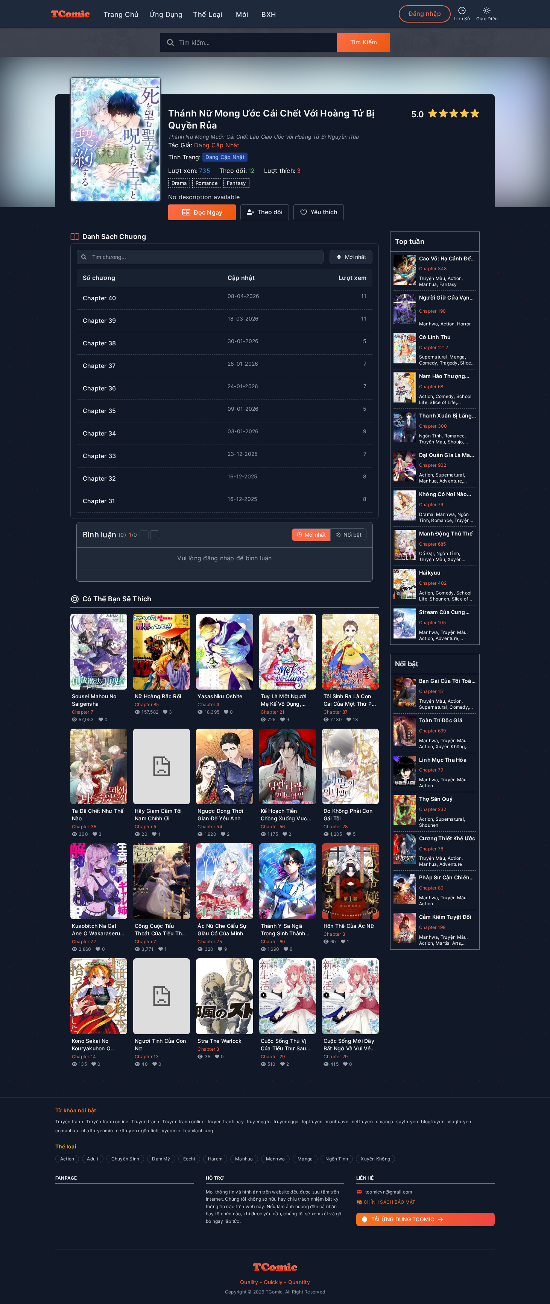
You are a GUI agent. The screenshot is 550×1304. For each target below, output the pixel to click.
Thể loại (207, 14)
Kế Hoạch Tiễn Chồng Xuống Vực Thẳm (284, 815)
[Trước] (144, 534)
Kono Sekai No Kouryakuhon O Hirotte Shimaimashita (91, 1045)
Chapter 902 (433, 465)
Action (67, 1159)
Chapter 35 (84, 826)
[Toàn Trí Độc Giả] (405, 732)
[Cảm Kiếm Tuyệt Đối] (405, 929)
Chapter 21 (272, 712)
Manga (305, 1159)
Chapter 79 (431, 504)
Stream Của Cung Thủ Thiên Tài (442, 612)
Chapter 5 (145, 826)
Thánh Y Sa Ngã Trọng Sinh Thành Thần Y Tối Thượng (285, 930)
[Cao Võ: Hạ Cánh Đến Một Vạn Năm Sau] (405, 271)
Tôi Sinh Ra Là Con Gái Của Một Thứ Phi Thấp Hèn (350, 700)
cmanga (384, 1121)
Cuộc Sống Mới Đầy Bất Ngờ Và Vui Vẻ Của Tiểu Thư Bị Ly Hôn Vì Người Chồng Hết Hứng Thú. (349, 1045)
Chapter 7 (82, 712)
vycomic (171, 1130)
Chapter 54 (210, 826)
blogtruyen (432, 1121)
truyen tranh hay (226, 1121)
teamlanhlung (198, 1130)
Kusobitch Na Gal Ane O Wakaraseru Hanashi (96, 930)
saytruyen (407, 1121)
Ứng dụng (166, 14)
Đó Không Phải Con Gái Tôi (348, 814)
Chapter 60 (273, 941)
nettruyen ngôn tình (137, 1130)
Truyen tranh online (183, 1121)
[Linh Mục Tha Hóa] (405, 772)
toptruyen (312, 1121)
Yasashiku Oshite (220, 696)
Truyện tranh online (107, 1121)
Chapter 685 (432, 544)
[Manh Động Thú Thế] (405, 546)
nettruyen (362, 1121)
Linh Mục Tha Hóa (442, 759)
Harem (215, 1159)
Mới (242, 14)
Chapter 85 (147, 704)
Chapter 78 (431, 848)
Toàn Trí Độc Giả (440, 720)
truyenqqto (258, 1121)
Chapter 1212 (433, 347)
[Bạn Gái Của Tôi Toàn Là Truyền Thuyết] (405, 693)
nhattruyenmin (97, 1130)
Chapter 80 (431, 887)
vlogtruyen (459, 1121)
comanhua (66, 1130)
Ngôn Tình (336, 1159)
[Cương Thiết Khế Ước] (405, 850)
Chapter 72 (84, 941)
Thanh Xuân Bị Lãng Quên (445, 415)
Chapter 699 (432, 730)
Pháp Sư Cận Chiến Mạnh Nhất (444, 877)
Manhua (244, 1159)
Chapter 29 (273, 1056)
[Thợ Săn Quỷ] (405, 811)
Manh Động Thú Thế (446, 533)
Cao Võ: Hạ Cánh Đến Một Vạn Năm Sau (446, 258)
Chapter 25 (210, 941)
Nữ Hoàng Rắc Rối (158, 696)
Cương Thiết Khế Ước (447, 838)
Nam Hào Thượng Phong (442, 376)
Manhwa (275, 1159)
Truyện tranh (69, 1121)
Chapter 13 (147, 1056)
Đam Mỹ (161, 1159)
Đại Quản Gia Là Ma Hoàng (444, 455)
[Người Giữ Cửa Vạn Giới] (405, 310)
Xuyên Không (375, 1159)
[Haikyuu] (405, 585)
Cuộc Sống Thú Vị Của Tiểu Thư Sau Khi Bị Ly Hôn (284, 1045)
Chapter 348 (433, 268)
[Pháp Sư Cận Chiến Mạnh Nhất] (405, 890)
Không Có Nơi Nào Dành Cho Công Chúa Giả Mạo (447, 494)
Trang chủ (121, 14)
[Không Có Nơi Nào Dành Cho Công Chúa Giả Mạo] (405, 506)
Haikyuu (430, 572)
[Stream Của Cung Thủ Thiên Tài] (405, 624)
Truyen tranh (145, 1121)
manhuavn (337, 1121)
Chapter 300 (433, 426)
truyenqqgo (285, 1121)
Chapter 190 (432, 311)
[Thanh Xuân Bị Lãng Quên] (405, 428)
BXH (268, 14)
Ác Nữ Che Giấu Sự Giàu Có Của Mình (222, 929)
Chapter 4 (208, 704)
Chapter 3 (334, 934)
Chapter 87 (336, 712)
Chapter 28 (336, 826)
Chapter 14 (84, 1056)
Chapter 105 (432, 622)
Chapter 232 (433, 809)
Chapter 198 (432, 927)
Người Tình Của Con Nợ (160, 1044)
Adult (92, 1159)
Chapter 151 (432, 691)
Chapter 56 (273, 826)
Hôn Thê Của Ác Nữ (349, 926)
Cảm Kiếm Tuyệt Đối (445, 916)
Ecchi (189, 1159)
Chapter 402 (433, 583)
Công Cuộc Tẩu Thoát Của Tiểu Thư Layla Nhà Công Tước (160, 930)
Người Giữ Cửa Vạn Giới (444, 297)
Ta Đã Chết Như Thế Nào (97, 814)
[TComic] (70, 13)
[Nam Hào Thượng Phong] (405, 388)
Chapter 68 (431, 386)
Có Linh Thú (435, 337)
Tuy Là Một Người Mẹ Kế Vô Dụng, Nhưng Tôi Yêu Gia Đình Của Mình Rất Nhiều (284, 700)
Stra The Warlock (220, 1041)
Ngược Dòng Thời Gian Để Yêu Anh (220, 814)
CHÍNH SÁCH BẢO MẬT (389, 1202)
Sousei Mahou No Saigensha (94, 700)
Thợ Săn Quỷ (436, 798)
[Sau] (154, 534)
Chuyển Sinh (125, 1159)
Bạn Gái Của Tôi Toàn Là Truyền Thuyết (447, 681)
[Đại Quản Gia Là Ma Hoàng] (405, 467)
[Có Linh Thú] (405, 349)
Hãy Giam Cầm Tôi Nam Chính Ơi (158, 814)
